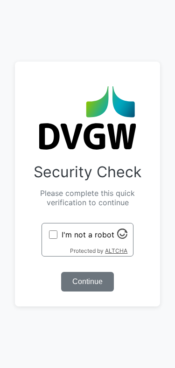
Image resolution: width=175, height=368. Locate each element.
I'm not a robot (88, 234)
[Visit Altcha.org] (122, 236)
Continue (87, 281)
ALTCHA (116, 250)
